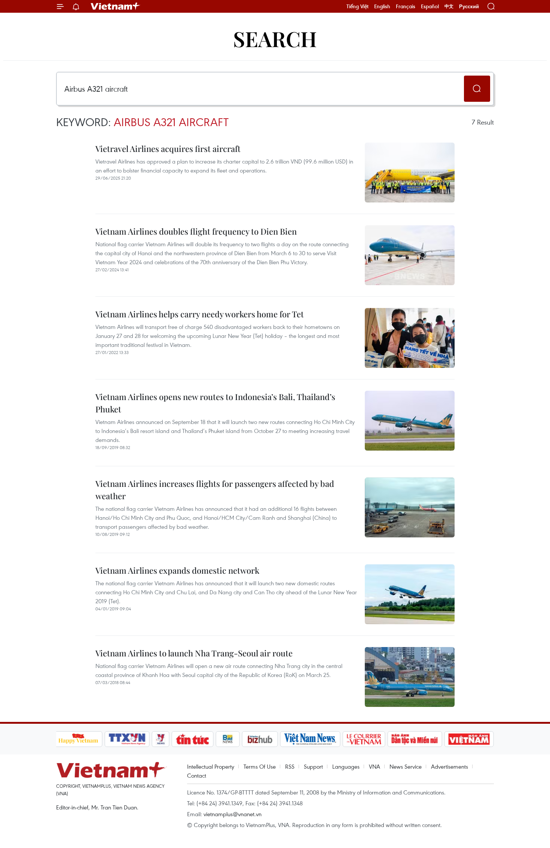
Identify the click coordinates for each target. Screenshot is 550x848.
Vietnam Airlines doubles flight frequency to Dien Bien (196, 231)
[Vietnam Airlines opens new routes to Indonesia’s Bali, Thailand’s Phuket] (410, 421)
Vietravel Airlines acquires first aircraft (168, 148)
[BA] (469, 739)
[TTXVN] (126, 739)
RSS (289, 766)
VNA (374, 766)
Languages (346, 766)
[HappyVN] (79, 739)
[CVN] (364, 739)
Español (430, 6)
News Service (405, 766)
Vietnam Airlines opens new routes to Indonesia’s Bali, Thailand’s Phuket (215, 403)
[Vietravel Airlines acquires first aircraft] (410, 172)
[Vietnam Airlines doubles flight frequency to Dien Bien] (410, 255)
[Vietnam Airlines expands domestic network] (410, 594)
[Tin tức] (192, 739)
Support (313, 766)
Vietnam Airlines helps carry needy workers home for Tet (199, 314)
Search (275, 38)
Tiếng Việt (357, 6)
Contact (196, 775)
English (382, 6)
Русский (469, 6)
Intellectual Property (210, 766)
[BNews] (228, 739)
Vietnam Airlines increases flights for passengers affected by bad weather (214, 489)
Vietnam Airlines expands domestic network (177, 570)
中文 (448, 6)
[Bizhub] (260, 739)
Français (405, 6)
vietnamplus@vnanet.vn (233, 814)
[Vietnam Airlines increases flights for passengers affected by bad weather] (410, 507)
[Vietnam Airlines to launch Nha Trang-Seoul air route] (410, 677)
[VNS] (310, 739)
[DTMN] (415, 739)
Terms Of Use (260, 766)
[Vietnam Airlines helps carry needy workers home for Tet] (410, 338)
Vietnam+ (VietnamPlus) (116, 6)
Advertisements (449, 766)
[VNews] (160, 739)
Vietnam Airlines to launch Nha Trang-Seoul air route (194, 653)
